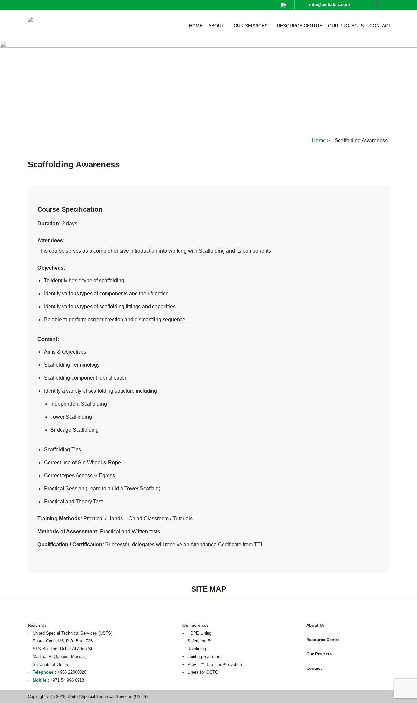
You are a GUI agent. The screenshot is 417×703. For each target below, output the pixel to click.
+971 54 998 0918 (58, 680)
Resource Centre (299, 25)
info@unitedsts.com (329, 4)
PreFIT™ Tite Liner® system (214, 664)
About (216, 25)
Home (196, 25)
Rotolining (196, 648)
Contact (380, 25)
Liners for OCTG (202, 672)
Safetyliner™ (199, 641)
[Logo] (70, 18)
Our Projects (346, 25)
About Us (315, 625)
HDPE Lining (199, 633)
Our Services (250, 25)
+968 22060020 (59, 672)
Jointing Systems (203, 656)
